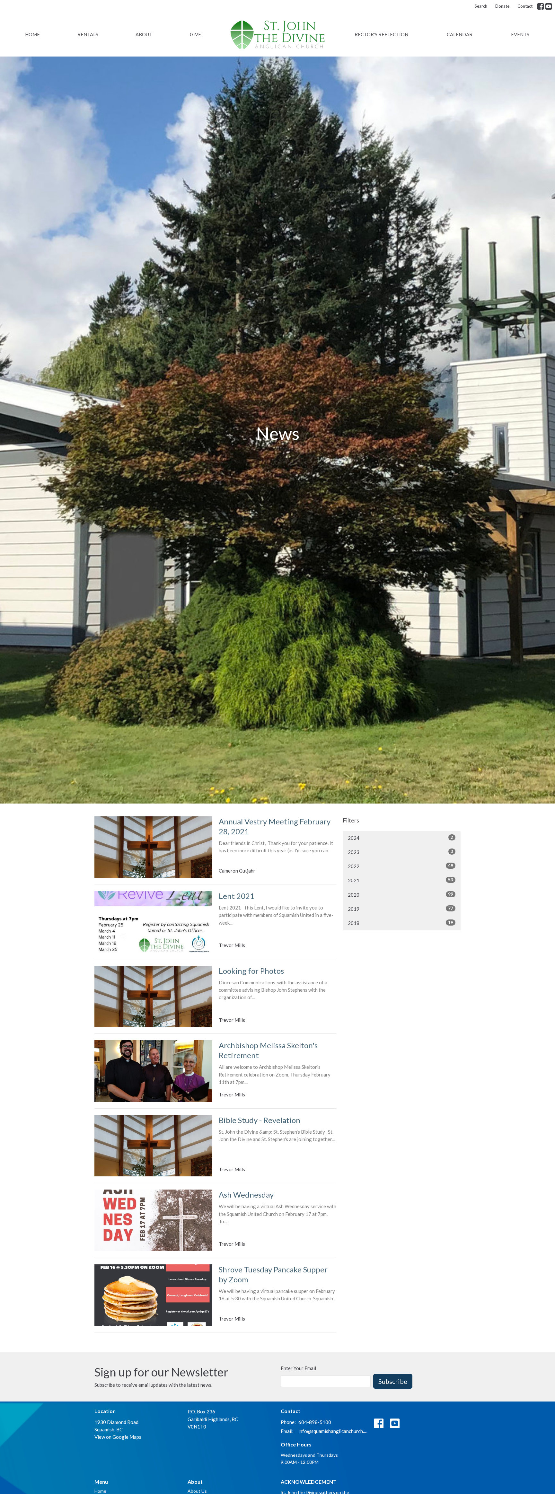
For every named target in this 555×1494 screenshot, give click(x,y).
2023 (400, 852)
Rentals (87, 34)
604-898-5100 (314, 1422)
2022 (400, 866)
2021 (400, 880)
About (144, 34)
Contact (525, 6)
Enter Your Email (298, 1368)
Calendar (459, 34)
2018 (400, 923)
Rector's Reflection (381, 34)
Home (32, 34)
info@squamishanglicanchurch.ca (332, 1431)
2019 (400, 909)
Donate (502, 6)
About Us (197, 1491)
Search (481, 6)
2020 (400, 895)
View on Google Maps (117, 1437)
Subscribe (392, 1381)
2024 (400, 838)
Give (195, 34)
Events (520, 34)
